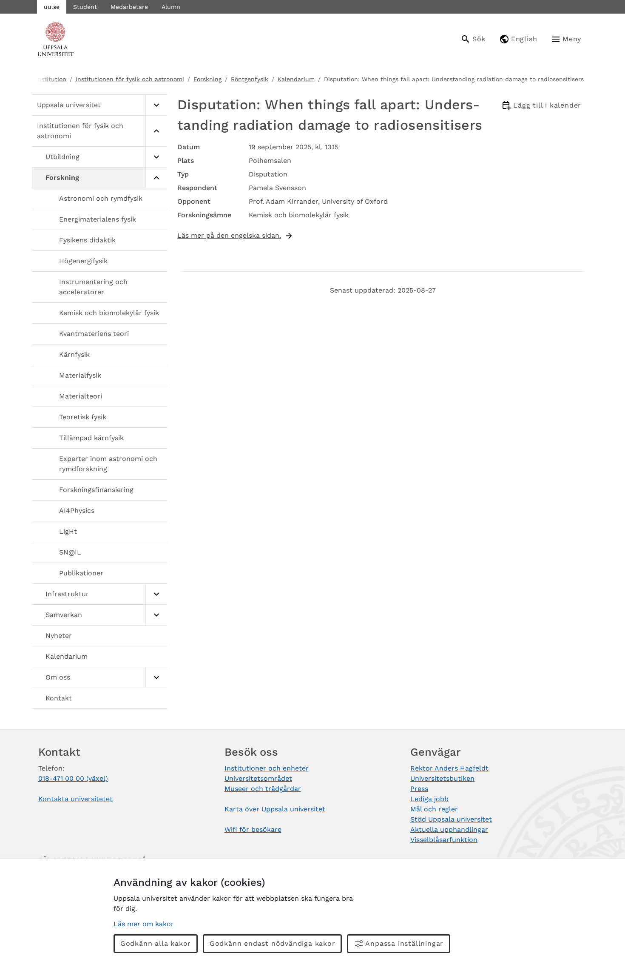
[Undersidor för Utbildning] (156, 157)
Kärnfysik (74, 354)
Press (419, 789)
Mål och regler (434, 809)
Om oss (57, 677)
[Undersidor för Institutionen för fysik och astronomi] (156, 131)
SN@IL (70, 552)
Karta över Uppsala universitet (274, 809)
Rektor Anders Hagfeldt (449, 768)
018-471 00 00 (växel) (73, 778)
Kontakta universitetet (75, 799)
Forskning (207, 79)
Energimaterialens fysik (97, 219)
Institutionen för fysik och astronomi (130, 79)
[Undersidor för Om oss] (156, 677)
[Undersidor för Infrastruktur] (156, 594)
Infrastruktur (67, 594)
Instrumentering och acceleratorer (93, 287)
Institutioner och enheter (266, 768)
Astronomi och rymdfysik (100, 198)
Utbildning (62, 157)
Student (85, 6)
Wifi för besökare (252, 829)
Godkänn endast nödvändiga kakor (272, 943)
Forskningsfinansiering (96, 490)
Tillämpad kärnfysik (91, 438)
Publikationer (81, 573)
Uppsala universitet (69, 105)
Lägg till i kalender (547, 105)
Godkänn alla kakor (155, 943)
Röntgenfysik (249, 79)
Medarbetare (129, 6)
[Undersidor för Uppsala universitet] (156, 105)
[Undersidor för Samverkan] (156, 615)
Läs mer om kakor (144, 924)
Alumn (171, 6)
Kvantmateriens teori (94, 334)
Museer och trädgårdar (262, 789)
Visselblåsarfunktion (443, 840)
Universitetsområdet (258, 778)
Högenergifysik (83, 261)
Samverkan (63, 615)
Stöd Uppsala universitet (451, 819)
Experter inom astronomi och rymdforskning (108, 464)
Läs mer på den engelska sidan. (229, 235)
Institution (51, 79)
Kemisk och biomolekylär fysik (109, 313)
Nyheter (58, 635)
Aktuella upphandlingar (449, 829)
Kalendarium (296, 79)
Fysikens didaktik (87, 240)
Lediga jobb (429, 799)
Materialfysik (80, 375)
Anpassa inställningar (404, 943)
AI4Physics (76, 510)
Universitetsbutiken (442, 778)
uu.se (52, 6)
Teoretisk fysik (82, 417)
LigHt (68, 531)
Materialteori (80, 396)
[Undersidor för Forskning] (156, 178)
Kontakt (58, 698)
